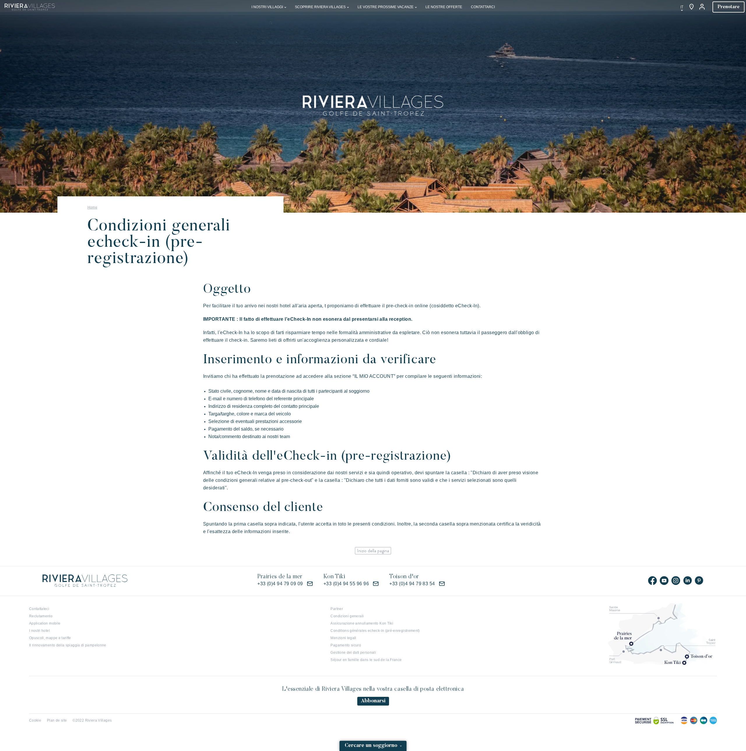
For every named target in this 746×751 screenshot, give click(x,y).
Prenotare (728, 7)
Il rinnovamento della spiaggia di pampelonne (67, 645)
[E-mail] (309, 584)
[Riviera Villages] (30, 6)
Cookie (35, 720)
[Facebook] (652, 580)
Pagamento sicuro (345, 645)
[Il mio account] (702, 7)
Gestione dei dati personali (353, 652)
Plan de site (57, 720)
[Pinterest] (699, 580)
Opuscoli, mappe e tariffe (50, 638)
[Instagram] (675, 580)
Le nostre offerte (443, 7)
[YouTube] (664, 580)
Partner (336, 609)
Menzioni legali (343, 638)
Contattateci (39, 609)
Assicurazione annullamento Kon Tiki (361, 623)
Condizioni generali (347, 616)
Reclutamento (40, 616)
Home (92, 207)
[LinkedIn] (687, 580)
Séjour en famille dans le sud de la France (366, 660)
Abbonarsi (373, 701)
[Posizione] (691, 7)
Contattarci (483, 7)
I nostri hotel (39, 631)
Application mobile (44, 623)
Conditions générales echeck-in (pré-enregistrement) (375, 631)
